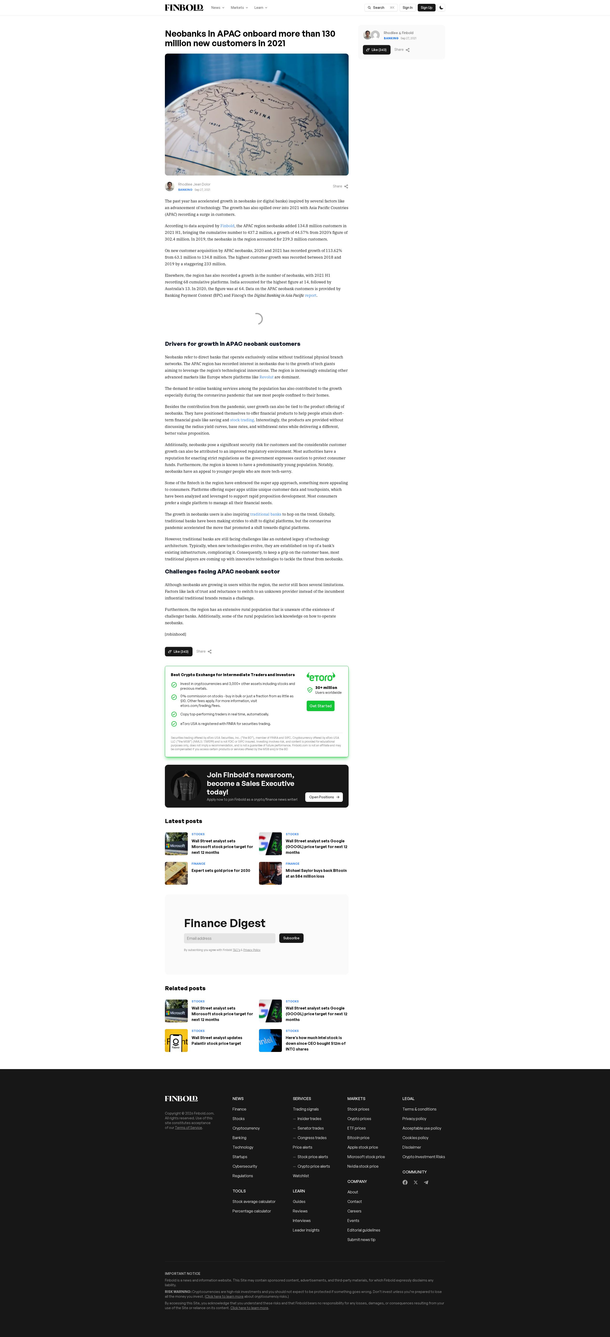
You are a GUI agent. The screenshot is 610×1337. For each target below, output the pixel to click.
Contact (354, 1201)
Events (353, 1220)
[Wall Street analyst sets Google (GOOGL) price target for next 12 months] (270, 843)
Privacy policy (414, 1118)
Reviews (300, 1211)
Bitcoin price (358, 1137)
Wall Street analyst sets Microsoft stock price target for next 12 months (222, 847)
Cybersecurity (245, 1166)
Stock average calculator (254, 1201)
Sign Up (426, 7)
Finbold (227, 225)
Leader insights (306, 1230)
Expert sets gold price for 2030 (221, 870)
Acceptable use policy (421, 1128)
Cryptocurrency (246, 1128)
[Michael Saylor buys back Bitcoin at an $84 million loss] (270, 873)
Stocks (198, 834)
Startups (240, 1156)
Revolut (266, 376)
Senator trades (308, 1128)
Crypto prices (359, 1118)
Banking (185, 189)
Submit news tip (361, 1239)
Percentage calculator (252, 1211)
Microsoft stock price (366, 1156)
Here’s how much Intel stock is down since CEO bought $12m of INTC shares (316, 1043)
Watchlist (301, 1175)
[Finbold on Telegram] (426, 1182)
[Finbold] (184, 7)
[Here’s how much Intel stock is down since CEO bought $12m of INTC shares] (270, 1040)
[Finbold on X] (415, 1182)
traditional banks (265, 514)
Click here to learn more (225, 1296)
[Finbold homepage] (191, 1098)
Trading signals (306, 1109)
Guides (299, 1201)
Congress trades (310, 1137)
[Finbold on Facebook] (405, 1182)
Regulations (243, 1175)
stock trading (242, 419)
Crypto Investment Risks (423, 1156)
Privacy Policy (251, 950)
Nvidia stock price (363, 1166)
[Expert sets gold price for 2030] (176, 873)
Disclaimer (411, 1147)
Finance (198, 863)
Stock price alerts (310, 1156)
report (310, 295)
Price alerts (302, 1147)
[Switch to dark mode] (441, 7)
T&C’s (236, 950)
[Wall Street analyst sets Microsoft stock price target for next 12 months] (176, 843)
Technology (243, 1147)
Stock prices (358, 1109)
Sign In (408, 7)
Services (302, 1098)
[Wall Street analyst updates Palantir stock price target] (176, 1040)
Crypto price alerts (311, 1166)
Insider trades (307, 1118)
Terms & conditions (419, 1109)
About (352, 1192)
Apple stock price (362, 1147)
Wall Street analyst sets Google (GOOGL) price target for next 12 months (316, 847)
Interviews (302, 1220)
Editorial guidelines (363, 1230)
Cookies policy (415, 1137)
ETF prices (356, 1128)
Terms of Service (188, 1128)
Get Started (321, 706)
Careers (354, 1211)
